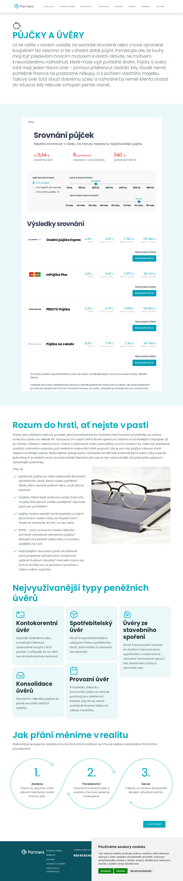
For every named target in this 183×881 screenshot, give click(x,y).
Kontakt (160, 6)
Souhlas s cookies (55, 863)
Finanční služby (67, 6)
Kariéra (132, 6)
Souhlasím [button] (106, 871)
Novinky (119, 6)
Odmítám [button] (120, 871)
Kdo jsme (49, 6)
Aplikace (146, 6)
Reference (86, 6)
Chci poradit (154, 824)
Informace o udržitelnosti (52, 870)
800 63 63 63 (83, 856)
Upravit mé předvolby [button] (140, 871)
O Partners (103, 6)
